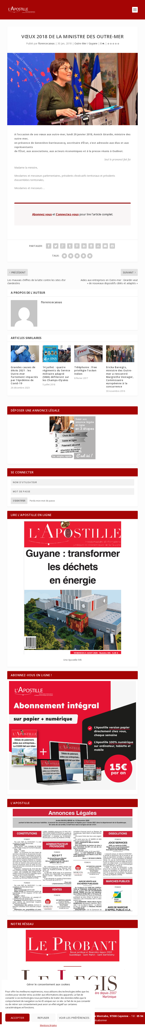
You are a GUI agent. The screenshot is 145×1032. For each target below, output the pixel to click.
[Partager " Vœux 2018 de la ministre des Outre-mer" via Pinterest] (76, 246)
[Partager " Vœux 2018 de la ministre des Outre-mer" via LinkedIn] (84, 246)
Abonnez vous (42, 214)
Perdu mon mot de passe (42, 500)
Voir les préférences (74, 1017)
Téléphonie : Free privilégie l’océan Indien (85, 370)
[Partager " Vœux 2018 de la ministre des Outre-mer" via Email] (105, 246)
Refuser (43, 1017)
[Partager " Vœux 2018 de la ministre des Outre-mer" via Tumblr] (69, 246)
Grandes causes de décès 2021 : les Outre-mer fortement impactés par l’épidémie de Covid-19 (24, 375)
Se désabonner (98, 1020)
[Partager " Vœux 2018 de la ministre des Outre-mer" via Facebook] (48, 246)
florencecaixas (46, 43)
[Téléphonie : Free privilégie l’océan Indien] (88, 353)
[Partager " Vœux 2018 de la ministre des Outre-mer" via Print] (112, 246)
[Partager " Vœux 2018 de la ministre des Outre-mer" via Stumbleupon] (98, 246)
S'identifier (19, 500)
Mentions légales (48, 1025)
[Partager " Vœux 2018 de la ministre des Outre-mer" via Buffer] (91, 246)
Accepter (17, 1017)
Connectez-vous (67, 214)
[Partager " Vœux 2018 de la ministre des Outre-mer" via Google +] (62, 246)
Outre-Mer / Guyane (85, 43)
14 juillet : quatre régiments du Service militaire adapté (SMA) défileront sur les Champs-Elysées (56, 374)
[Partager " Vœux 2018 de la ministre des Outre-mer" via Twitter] (55, 246)
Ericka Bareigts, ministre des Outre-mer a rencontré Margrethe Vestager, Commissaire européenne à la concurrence (120, 377)
